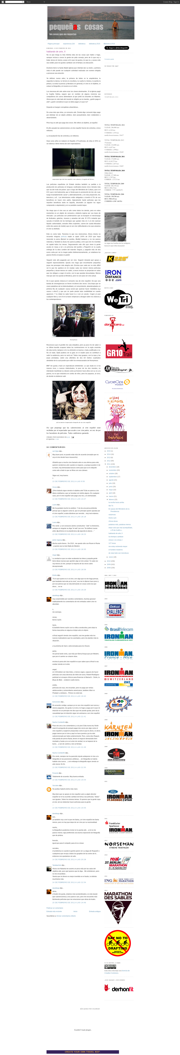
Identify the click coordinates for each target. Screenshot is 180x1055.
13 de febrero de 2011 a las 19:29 (69, 590)
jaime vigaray (57, 540)
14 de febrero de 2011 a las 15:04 (69, 780)
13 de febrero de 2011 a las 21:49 (69, 747)
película (64, 236)
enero (111, 557)
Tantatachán (56, 865)
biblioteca (81, 44)
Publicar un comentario (55, 908)
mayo (111, 490)
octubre (112, 473)
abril (110, 493)
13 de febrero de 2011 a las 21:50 (69, 767)
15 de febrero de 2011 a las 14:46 (69, 903)
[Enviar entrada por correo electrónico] (72, 437)
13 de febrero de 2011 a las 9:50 (68, 481)
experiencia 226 (69, 44)
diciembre (112, 467)
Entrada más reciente (54, 911)
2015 (109, 451)
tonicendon (56, 702)
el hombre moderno (116, 550)
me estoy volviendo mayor (118, 546)
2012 (109, 461)
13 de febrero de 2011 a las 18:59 (69, 570)
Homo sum (112, 518)
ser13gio (55, 451)
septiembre (113, 477)
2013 (109, 457)
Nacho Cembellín (58, 722)
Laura (54, 505)
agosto (111, 480)
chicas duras (113, 521)
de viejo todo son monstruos (119, 553)
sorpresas (112, 515)
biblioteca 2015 (94, 44)
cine (57, 439)
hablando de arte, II (56, 51)
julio (110, 483)
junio (111, 487)
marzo (111, 496)
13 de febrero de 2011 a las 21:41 (69, 716)
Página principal (53, 44)
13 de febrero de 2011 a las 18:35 (69, 549)
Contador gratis (109, 59)
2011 (109, 464)
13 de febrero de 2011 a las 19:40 (69, 696)
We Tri (111, 506)
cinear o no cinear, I (116, 540)
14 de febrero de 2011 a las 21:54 (69, 882)
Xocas (54, 487)
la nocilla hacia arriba (116, 502)
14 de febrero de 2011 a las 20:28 (69, 859)
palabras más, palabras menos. (120, 524)
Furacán (55, 773)
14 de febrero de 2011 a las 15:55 (69, 808)
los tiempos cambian (116, 537)
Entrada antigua (95, 911)
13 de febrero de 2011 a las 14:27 (69, 499)
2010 (109, 561)
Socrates (55, 785)
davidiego (56, 595)
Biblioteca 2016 (109, 44)
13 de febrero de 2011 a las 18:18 (69, 517)
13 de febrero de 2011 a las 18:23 (69, 534)
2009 (109, 564)
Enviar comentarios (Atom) (66, 916)
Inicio (75, 911)
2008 (109, 568)
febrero (111, 499)
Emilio (54, 575)
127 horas (112, 543)
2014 (109, 454)
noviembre (113, 470)
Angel (54, 555)
